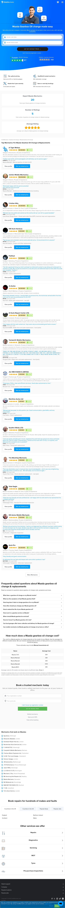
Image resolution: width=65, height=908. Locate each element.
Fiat (4, 273)
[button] (62, 2)
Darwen (11, 180)
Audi (4, 243)
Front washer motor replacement (21, 386)
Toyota (5, 474)
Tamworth (17, 345)
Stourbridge (17, 782)
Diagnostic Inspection (17, 532)
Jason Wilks (7, 767)
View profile (8, 166)
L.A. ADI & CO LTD (9, 770)
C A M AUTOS (8, 747)
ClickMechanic (4, 139)
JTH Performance (9, 765)
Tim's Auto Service (9, 791)
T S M (5, 788)
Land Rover (6, 216)
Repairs (33, 832)
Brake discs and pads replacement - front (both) (27, 327)
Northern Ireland (38, 815)
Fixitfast (12, 256)
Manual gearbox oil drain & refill (22, 162)
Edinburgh (13, 736)
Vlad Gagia (13, 486)
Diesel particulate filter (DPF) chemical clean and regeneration (37, 216)
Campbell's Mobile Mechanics (12, 750)
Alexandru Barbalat (9, 738)
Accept (57, 905)
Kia (4, 532)
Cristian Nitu (13, 203)
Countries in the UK (10, 809)
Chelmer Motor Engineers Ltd (12, 753)
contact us (45, 675)
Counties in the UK (28, 809)
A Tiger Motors (14, 148)
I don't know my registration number (32, 705)
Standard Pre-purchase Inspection (24, 502)
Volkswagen (6, 502)
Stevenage (14, 767)
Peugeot (5, 359)
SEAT (4, 445)
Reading (24, 776)
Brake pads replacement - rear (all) (19, 300)
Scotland (4, 818)
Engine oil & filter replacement (22, 243)
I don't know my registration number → (32, 53)
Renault (5, 386)
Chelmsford (25, 753)
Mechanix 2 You (8, 773)
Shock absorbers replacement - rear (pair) (27, 474)
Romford (21, 785)
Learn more (48, 903)
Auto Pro (12, 545)
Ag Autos (6, 736)
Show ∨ (41, 670)
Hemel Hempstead (19, 773)
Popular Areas (44, 809)
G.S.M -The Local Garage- (11, 756)
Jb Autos (12, 286)
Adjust (51, 905)
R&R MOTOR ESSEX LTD (11, 785)
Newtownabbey (13, 520)
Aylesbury (12, 261)
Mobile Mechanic (9, 779)
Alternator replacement (25, 563)
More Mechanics (32, 575)
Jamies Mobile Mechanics (18, 175)
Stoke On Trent (19, 491)
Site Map (3, 900)
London (17, 738)
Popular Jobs (57, 809)
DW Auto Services (15, 229)
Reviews (23, 57)
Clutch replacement (15, 273)
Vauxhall (5, 327)
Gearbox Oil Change (14, 139)
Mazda (5, 162)
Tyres (33, 863)
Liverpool (11, 318)
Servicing (33, 848)
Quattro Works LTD (16, 428)
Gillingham (18, 463)
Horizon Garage (8, 759)
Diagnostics (33, 840)
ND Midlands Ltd (8, 782)
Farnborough (12, 377)
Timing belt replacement (17, 445)
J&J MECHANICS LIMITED (19, 372)
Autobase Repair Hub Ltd (11, 741)
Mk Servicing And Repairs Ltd (12, 776)
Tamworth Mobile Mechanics (20, 340)
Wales (35, 818)
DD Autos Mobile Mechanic (19, 515)
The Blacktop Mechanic (18, 458)
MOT (33, 855)
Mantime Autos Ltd (16, 399)
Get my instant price (22, 166)
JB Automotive (8, 762)
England (4, 815)
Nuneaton (17, 779)
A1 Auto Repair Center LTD (19, 313)
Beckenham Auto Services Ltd (12, 744)
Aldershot (12, 432)
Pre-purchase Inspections (33, 871)
